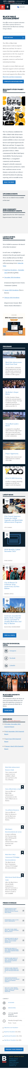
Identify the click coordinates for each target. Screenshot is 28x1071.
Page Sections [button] (8, 37)
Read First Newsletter (9, 1031)
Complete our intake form (13, 81)
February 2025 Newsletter (11, 297)
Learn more (8, 710)
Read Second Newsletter (10, 1036)
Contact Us (12, 1065)
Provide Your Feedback (14, 1049)
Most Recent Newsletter (10, 1040)
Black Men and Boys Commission (12, 76)
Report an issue (16, 1056)
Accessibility (13, 1064)
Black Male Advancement (14, 720)
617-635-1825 (11, 1002)
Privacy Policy (13, 1058)
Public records (14, 1062)
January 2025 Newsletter (11, 290)
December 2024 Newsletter (12, 277)
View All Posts (9, 635)
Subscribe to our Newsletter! (11, 1027)
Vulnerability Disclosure (13, 1060)
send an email (12, 1007)
